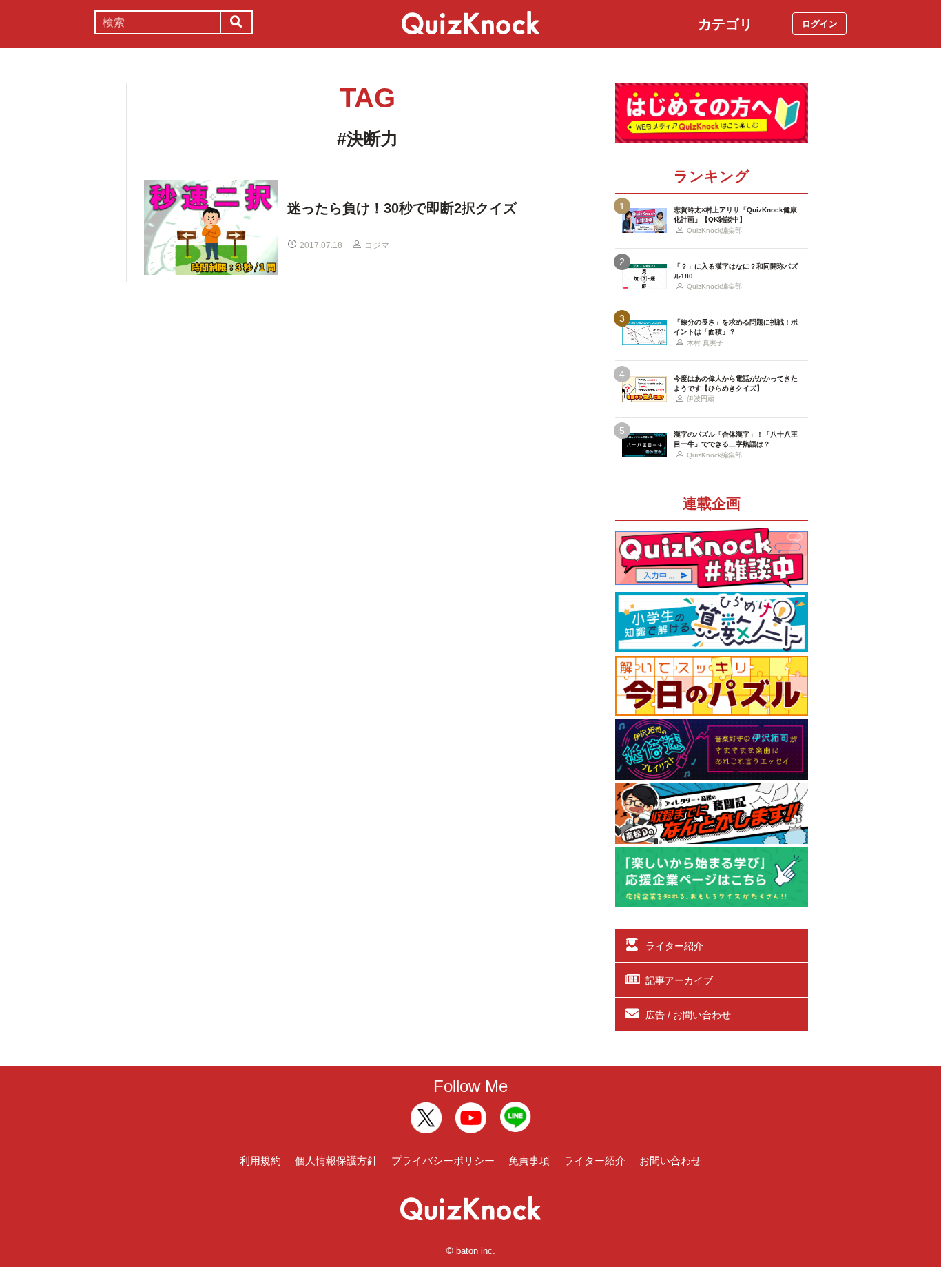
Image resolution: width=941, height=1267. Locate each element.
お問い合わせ (670, 1160)
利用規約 (260, 1160)
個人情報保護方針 (336, 1160)
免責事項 (529, 1160)
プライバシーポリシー (443, 1160)
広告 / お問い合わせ (688, 1014)
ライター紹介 (674, 945)
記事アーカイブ (679, 980)
